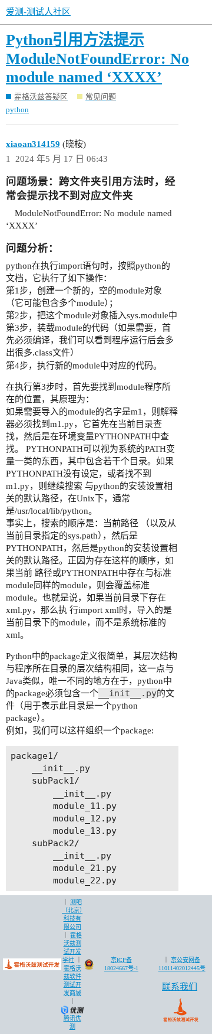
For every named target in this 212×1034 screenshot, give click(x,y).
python (17, 109)
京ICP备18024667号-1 (121, 964)
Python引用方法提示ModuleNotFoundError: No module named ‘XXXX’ (97, 58)
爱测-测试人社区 (38, 12)
